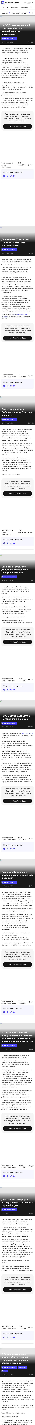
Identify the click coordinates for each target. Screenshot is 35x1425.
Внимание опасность (19, 13)
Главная (4, 13)
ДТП (2, 7)
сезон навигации (27, 733)
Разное (4, 1371)
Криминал (24, 7)
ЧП (8, 7)
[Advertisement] (17, 144)
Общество (14, 7)
